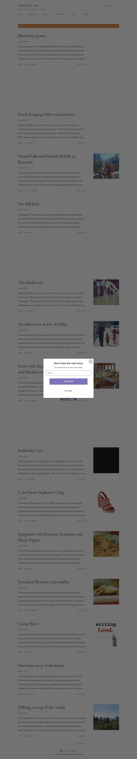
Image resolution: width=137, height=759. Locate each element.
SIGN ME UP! (69, 381)
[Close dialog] (91, 361)
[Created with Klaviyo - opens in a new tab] (68, 399)
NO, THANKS (68, 391)
